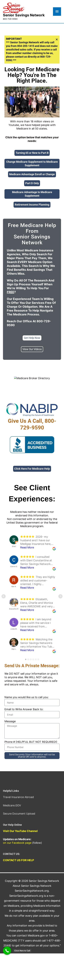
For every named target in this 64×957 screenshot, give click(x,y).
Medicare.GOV (12, 805)
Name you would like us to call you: (26, 697)
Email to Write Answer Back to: (23, 709)
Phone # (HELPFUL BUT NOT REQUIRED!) (30, 741)
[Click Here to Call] (7, 951)
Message (10, 721)
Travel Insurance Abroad (18, 797)
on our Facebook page (17, 842)
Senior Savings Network (24, 15)
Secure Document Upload (19, 813)
